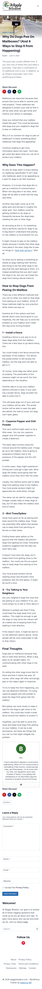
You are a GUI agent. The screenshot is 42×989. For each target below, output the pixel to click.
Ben (5, 56)
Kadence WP (26, 982)
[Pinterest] (21, 785)
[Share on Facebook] (9, 92)
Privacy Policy (22, 887)
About (13, 959)
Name (6, 859)
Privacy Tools (10, 964)
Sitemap (22, 968)
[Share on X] (14, 92)
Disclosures (11, 968)
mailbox (6, 802)
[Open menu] (38, 6)
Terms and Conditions (28, 964)
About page (22, 922)
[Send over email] (19, 92)
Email (6, 870)
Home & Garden (8, 32)
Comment (8, 826)
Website (7, 881)
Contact (32, 968)
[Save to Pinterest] (4, 92)
